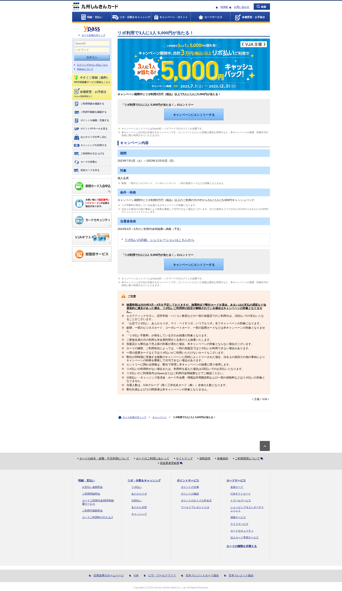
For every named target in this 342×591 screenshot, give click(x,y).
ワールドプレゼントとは (195, 507)
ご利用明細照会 (91, 493)
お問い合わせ (241, 7)
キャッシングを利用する (94, 145)
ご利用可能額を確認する (94, 112)
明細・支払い (86, 480)
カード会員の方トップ (93, 35)
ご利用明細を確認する (92, 103)
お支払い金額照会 (92, 487)
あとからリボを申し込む (94, 137)
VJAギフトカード (240, 493)
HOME (224, 7)
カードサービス (236, 480)
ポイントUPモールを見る (94, 128)
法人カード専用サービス (244, 537)
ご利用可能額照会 (92, 510)
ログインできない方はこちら (92, 65)
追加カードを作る (90, 170)
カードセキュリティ (242, 530)
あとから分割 (139, 507)
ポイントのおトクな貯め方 (196, 500)
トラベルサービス (240, 500)
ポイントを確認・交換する (95, 120)
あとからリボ (139, 493)
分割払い (136, 500)
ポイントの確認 (190, 493)
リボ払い (136, 487)
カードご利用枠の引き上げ (97, 517)
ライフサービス (239, 524)
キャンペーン (159, 417)
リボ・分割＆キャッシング (144, 480)
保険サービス (238, 517)
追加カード (236, 487)
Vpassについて (85, 69)
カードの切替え (89, 161)
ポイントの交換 (190, 487)
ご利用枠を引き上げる (92, 153)
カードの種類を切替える (241, 546)
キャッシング (139, 513)
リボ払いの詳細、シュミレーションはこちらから (159, 240)
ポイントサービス (188, 480)
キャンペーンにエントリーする (194, 114)
